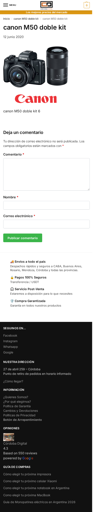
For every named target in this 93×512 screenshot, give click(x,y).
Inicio (6, 18)
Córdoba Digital (15, 443)
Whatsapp (10, 346)
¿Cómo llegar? (13, 381)
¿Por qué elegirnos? (17, 401)
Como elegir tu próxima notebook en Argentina (36, 488)
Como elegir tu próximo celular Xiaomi (30, 481)
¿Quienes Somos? (15, 397)
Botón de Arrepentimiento (22, 419)
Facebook (10, 335)
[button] (86, 5)
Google (8, 352)
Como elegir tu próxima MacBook (26, 495)
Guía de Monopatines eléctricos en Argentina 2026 (39, 502)
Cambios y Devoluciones (20, 410)
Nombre (10, 197)
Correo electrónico (19, 216)
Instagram (10, 341)
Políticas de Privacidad (19, 415)
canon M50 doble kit (26, 18)
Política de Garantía (17, 406)
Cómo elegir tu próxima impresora (27, 474)
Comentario (13, 154)
